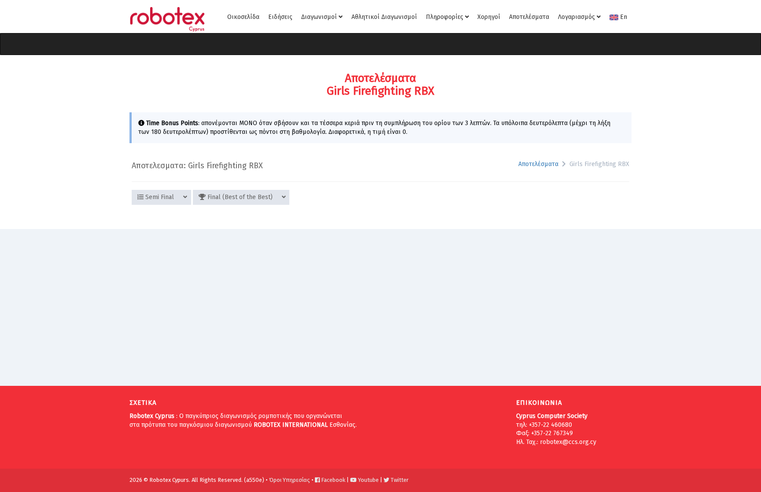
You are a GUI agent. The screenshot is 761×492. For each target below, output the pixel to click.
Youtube (368, 480)
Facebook (332, 480)
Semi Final (159, 197)
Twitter (399, 480)
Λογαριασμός (577, 17)
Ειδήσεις (280, 17)
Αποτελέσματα (529, 17)
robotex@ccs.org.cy (568, 442)
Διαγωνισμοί (320, 17)
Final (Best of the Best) (239, 197)
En (622, 17)
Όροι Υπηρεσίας (289, 480)
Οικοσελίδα (243, 17)
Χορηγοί (488, 17)
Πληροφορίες (445, 17)
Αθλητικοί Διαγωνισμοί (384, 17)
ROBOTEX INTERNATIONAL (291, 425)
